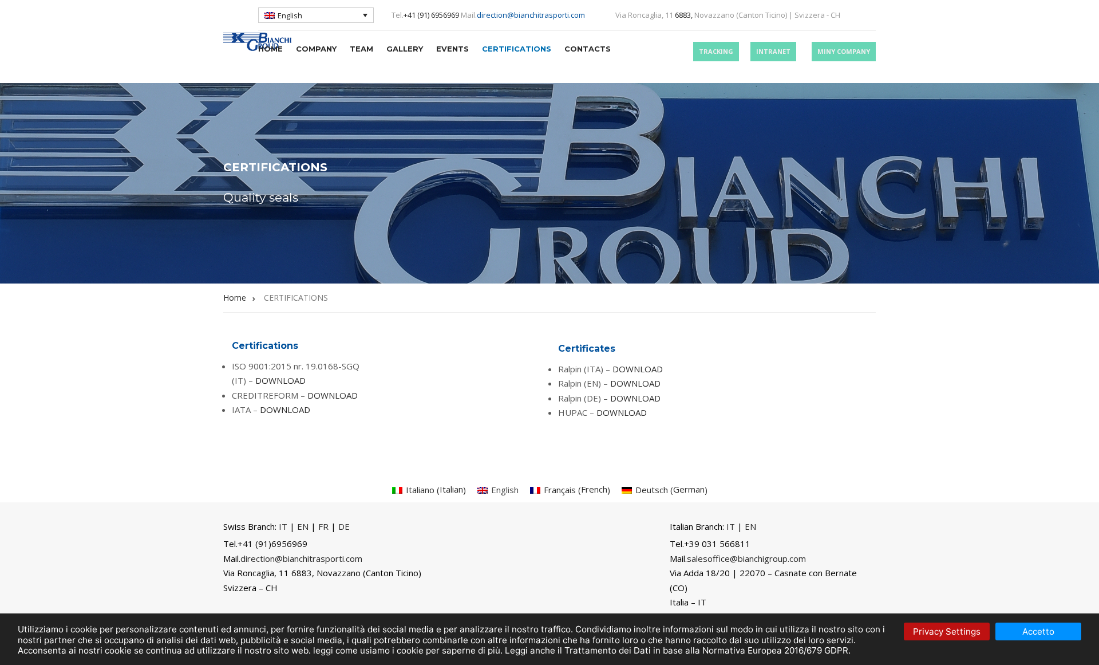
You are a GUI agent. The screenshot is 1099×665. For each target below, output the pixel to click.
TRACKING (716, 51)
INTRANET (773, 51)
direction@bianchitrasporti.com (531, 15)
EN (303, 526)
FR (323, 526)
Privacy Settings (947, 631)
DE (344, 526)
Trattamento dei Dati (607, 650)
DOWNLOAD (280, 380)
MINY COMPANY (843, 51)
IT (283, 526)
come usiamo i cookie (379, 650)
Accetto (1038, 631)
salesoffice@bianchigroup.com (746, 558)
